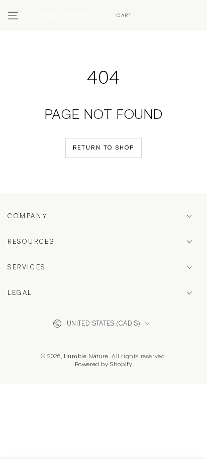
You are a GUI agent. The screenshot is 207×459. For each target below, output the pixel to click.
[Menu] (13, 15)
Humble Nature (86, 356)
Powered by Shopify (104, 364)
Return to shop (104, 147)
